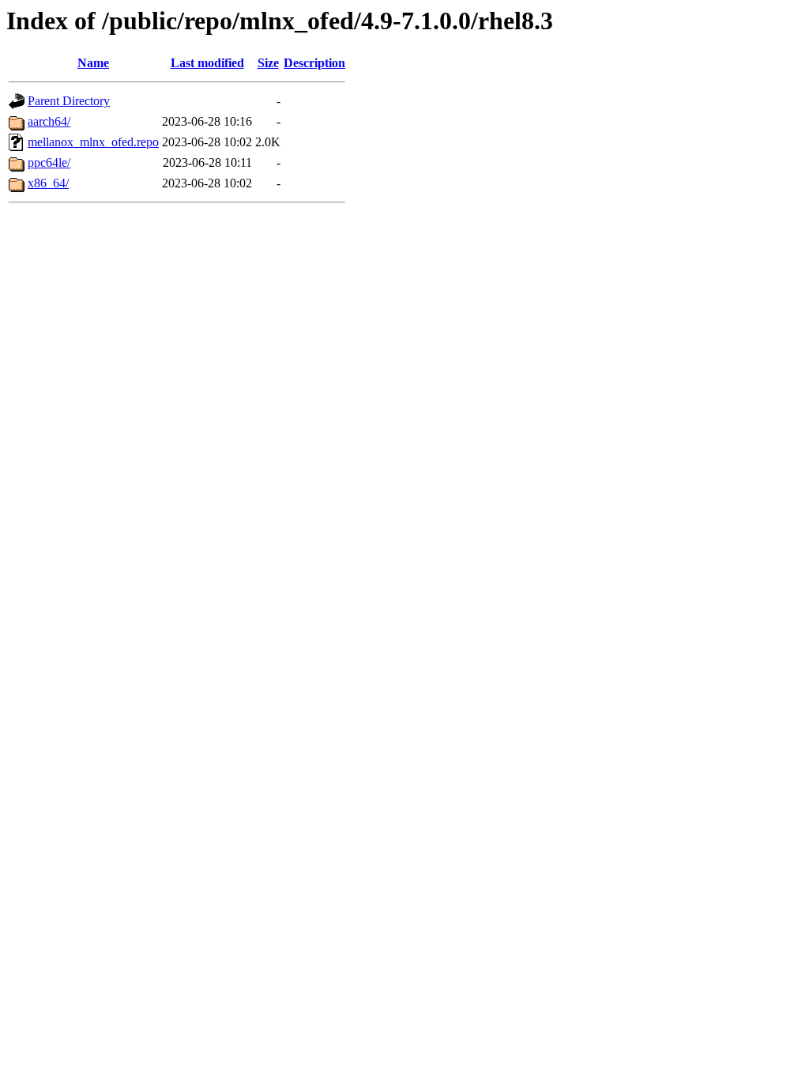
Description (314, 63)
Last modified (207, 63)
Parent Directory (69, 101)
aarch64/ (49, 121)
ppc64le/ (49, 162)
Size (268, 63)
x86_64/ (48, 183)
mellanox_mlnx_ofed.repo (93, 142)
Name (93, 63)
